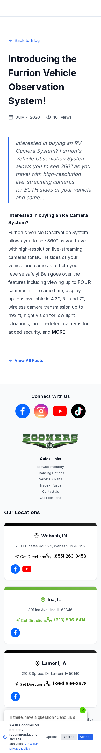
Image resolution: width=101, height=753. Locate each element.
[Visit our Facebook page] (22, 411)
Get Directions (33, 556)
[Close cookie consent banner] (96, 736)
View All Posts (29, 360)
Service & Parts (50, 479)
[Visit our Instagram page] (41, 411)
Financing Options (50, 473)
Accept (85, 737)
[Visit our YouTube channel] (60, 411)
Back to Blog (27, 40)
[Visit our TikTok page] (78, 411)
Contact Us (50, 492)
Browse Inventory (50, 467)
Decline (69, 737)
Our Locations (50, 498)
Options (52, 737)
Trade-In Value (50, 485)
